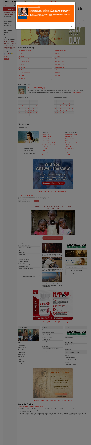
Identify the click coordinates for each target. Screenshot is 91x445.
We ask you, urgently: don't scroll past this (29, 7)
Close (72, 26)
